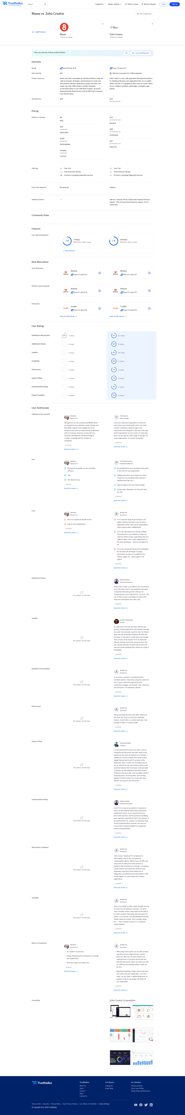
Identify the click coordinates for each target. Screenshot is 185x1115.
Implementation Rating (40, 387)
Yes (126, 53)
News (81, 1093)
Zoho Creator (116, 34)
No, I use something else (140, 53)
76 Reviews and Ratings (116, 37)
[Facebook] (141, 1105)
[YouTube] (135, 1105)
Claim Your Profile (137, 1088)
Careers (82, 1091)
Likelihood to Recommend (41, 335)
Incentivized (68, 445)
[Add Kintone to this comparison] (99, 273)
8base (63, 34)
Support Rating (37, 378)
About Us (83, 1086)
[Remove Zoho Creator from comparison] (152, 24)
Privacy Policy (56, 1104)
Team (82, 1088)
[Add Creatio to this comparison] (99, 308)
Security (46, 1104)
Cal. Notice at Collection (88, 1104)
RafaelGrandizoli (124, 580)
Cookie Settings (104, 1104)
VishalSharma (124, 416)
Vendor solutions (114, 4)
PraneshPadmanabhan (126, 620)
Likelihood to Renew (39, 344)
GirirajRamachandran (126, 461)
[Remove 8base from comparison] (103, 24)
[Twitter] (146, 1105)
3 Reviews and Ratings (66, 37)
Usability (35, 352)
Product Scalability (38, 395)
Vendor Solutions (137, 1086)
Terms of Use (36, 1104)
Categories (99, 4)
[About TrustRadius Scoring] (61, 68)
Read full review (70, 449)
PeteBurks (73, 416)
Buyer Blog (109, 1088)
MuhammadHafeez (125, 743)
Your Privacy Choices (70, 1104)
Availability (35, 361)
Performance (36, 370)
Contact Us (83, 1096)
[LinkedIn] (151, 1105)
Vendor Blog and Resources (140, 1091)
